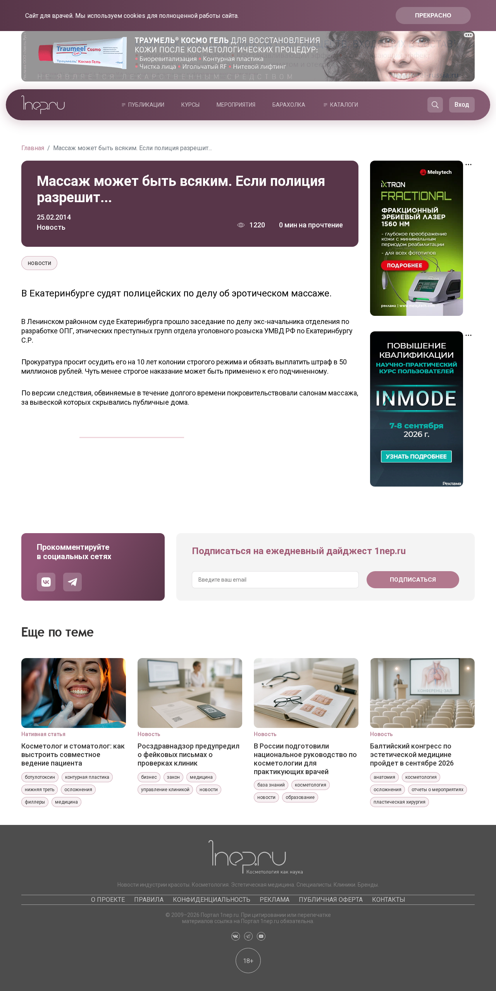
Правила (149, 899)
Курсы (190, 105)
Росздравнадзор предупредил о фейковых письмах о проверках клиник (188, 754)
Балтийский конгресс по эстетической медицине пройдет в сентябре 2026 (412, 754)
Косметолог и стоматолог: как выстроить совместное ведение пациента (73, 754)
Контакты (388, 899)
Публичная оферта (331, 899)
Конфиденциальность (211, 899)
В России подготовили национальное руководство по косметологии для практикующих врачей (305, 758)
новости (39, 263)
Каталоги (344, 105)
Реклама (274, 899)
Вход (462, 104)
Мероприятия (236, 105)
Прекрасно (433, 15)
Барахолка (288, 105)
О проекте (108, 899)
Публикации (146, 105)
